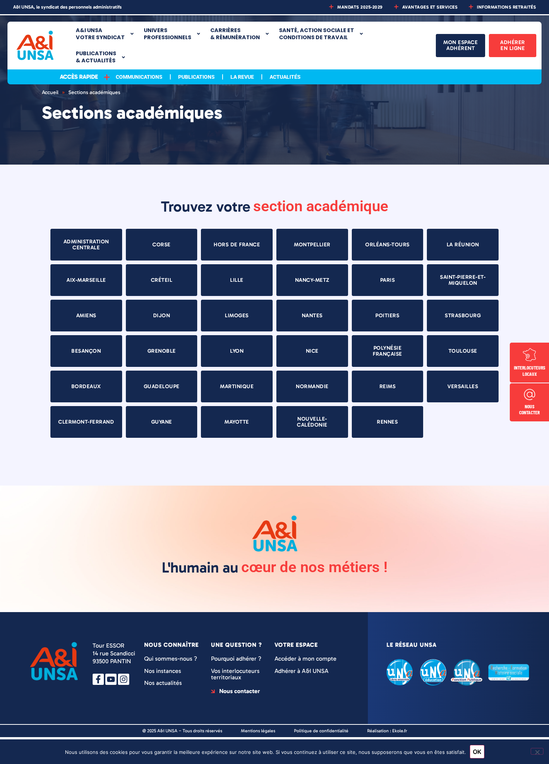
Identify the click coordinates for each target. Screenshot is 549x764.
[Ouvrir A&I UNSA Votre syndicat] (132, 33)
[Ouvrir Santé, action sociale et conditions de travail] (361, 33)
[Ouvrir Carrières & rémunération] (267, 33)
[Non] (537, 751)
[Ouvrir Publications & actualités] (123, 57)
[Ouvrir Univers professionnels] (198, 33)
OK (477, 751)
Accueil (50, 92)
